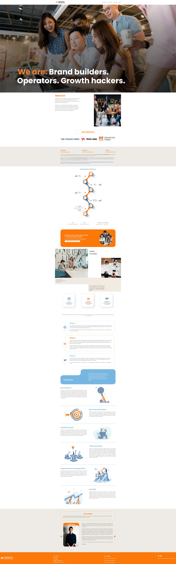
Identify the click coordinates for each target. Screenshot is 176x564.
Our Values (55, 559)
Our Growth (56, 556)
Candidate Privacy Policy (59, 562)
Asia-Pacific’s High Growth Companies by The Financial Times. (78, 163)
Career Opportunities (58, 560)
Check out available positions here (73, 241)
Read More (84, 544)
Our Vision (55, 557)
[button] (114, 536)
